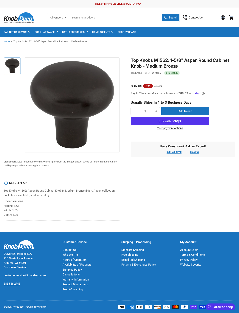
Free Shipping (129, 254)
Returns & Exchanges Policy (138, 264)
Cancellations (71, 274)
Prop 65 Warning (73, 289)
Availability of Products (77, 264)
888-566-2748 (174, 152)
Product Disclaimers (75, 284)
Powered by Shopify (35, 306)
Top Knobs (136, 73)
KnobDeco (18, 306)
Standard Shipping (132, 250)
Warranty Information (76, 279)
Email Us (194, 152)
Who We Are (70, 254)
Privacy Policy (189, 259)
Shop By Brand (127, 32)
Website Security (190, 264)
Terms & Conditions (192, 254)
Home (7, 41)
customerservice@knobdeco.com (25, 275)
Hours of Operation (74, 259)
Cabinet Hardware (15, 32)
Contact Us (196, 17)
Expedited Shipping (133, 259)
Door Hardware (45, 32)
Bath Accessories (73, 32)
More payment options (170, 128)
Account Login (189, 250)
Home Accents (101, 32)
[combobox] (124, 17)
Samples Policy (72, 269)
